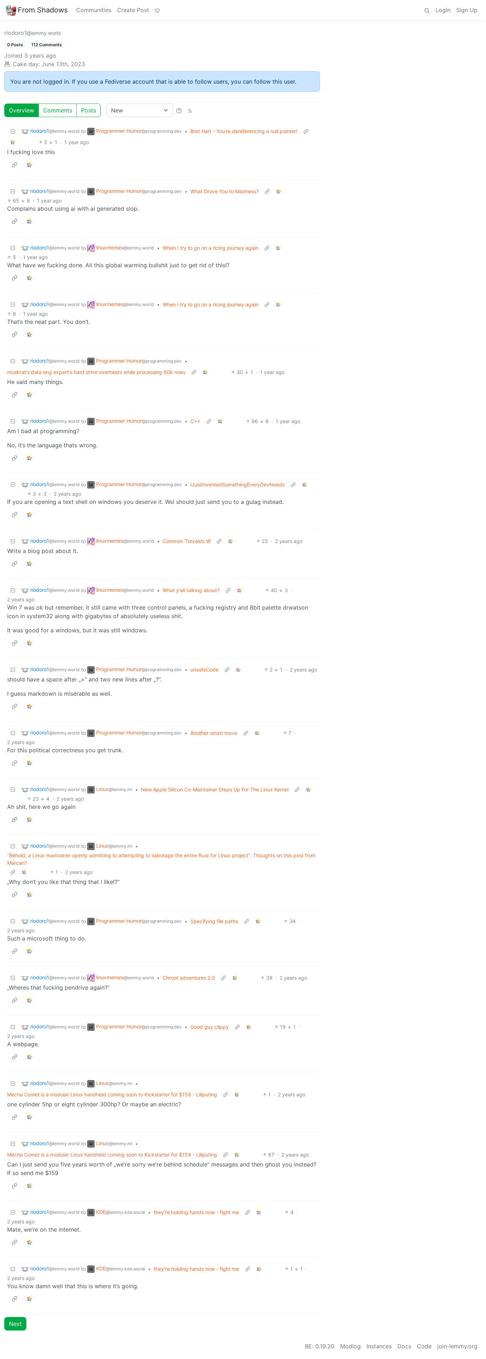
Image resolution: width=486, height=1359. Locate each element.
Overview (21, 110)
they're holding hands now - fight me (196, 1212)
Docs (404, 1346)
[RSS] (189, 110)
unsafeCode (204, 670)
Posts (88, 110)
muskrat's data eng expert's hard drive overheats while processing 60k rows (96, 372)
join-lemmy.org (457, 1346)
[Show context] (306, 131)
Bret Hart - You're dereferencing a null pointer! (243, 131)
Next (15, 1323)
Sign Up (466, 10)
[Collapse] (13, 131)
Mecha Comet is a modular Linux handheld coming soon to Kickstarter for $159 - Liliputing (112, 1094)
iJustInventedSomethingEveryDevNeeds (237, 484)
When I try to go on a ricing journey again (210, 248)
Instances (379, 1346)
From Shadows (43, 10)
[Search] (427, 10)
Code (424, 1346)
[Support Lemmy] (157, 10)
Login (442, 10)
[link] (13, 142)
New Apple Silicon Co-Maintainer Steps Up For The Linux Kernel (215, 789)
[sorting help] (179, 110)
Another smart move (213, 733)
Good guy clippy (209, 1027)
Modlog (350, 1346)
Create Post (133, 10)
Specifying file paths (214, 921)
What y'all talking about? (191, 590)
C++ (195, 421)
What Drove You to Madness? (224, 191)
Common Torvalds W (187, 541)
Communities (93, 10)
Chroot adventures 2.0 (189, 978)
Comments (57, 110)
